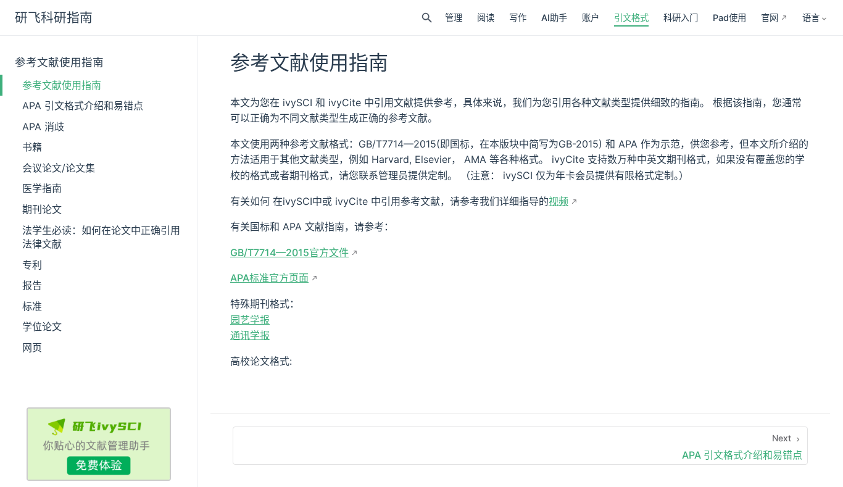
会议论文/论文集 (58, 168)
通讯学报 (250, 335)
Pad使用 (729, 17)
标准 (32, 306)
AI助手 (554, 17)
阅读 (485, 17)
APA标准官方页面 (269, 278)
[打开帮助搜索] (427, 18)
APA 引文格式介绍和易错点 (82, 105)
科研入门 (680, 17)
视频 (558, 201)
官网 (769, 17)
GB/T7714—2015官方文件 (289, 252)
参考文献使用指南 (59, 62)
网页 (32, 347)
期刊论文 (42, 209)
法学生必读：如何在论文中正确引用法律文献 (101, 237)
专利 (32, 265)
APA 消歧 (43, 126)
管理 (453, 17)
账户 (590, 17)
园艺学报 (250, 320)
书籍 (32, 147)
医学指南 (42, 188)
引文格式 (631, 17)
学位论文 (42, 326)
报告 (32, 285)
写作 (517, 17)
